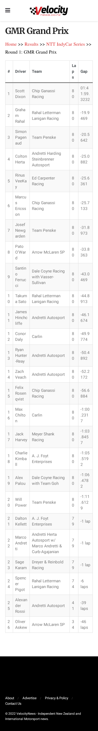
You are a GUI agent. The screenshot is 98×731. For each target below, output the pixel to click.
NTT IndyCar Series (65, 44)
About (9, 698)
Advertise (29, 698)
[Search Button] (90, 10)
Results (31, 44)
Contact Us (13, 703)
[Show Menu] (7, 10)
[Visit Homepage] (49, 10)
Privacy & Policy (56, 698)
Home (11, 44)
